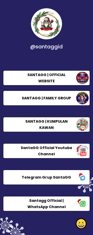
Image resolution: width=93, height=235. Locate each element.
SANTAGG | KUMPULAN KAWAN (46, 124)
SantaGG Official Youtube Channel (46, 151)
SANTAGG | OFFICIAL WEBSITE (46, 78)
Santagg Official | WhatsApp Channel (46, 203)
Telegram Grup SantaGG (46, 177)
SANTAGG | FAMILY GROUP (46, 98)
